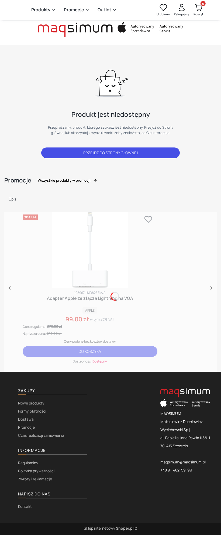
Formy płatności (32, 411)
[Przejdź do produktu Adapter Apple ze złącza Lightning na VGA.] (90, 250)
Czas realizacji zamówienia (41, 435)
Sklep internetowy (109, 528)
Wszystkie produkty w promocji (64, 180)
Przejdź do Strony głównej (110, 152)
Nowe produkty (31, 403)
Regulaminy (28, 462)
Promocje (26, 427)
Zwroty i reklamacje (35, 478)
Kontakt (25, 506)
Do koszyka (90, 351)
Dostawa (26, 419)
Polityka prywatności (36, 470)
